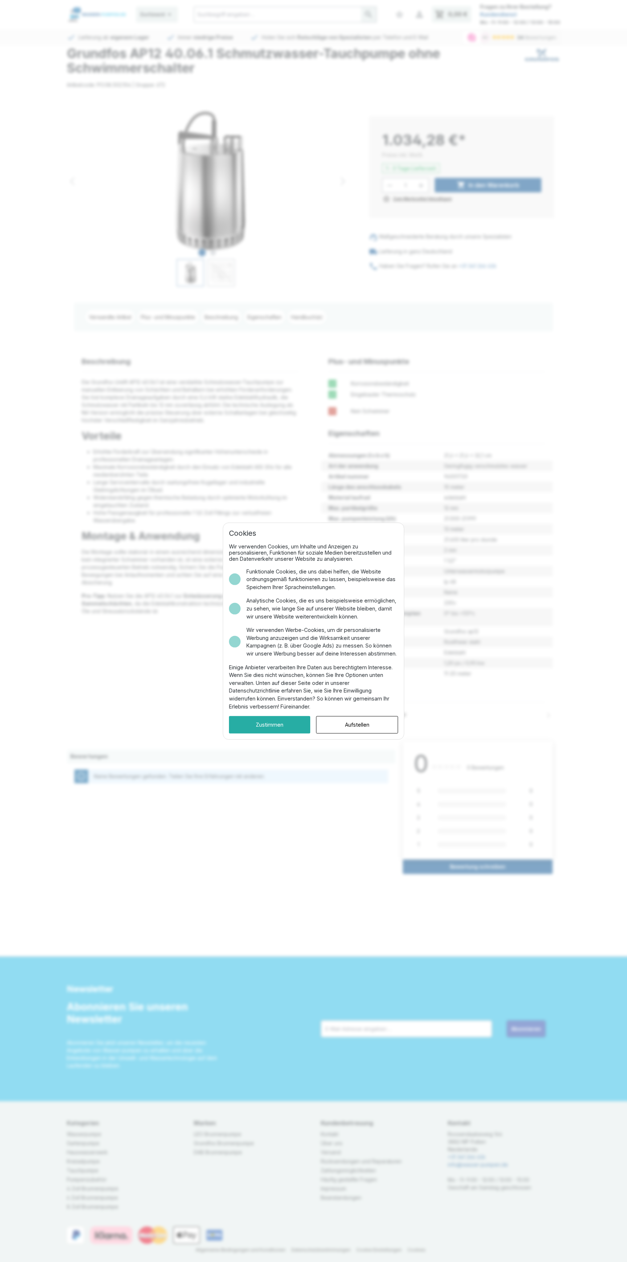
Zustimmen (269, 725)
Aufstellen (357, 725)
